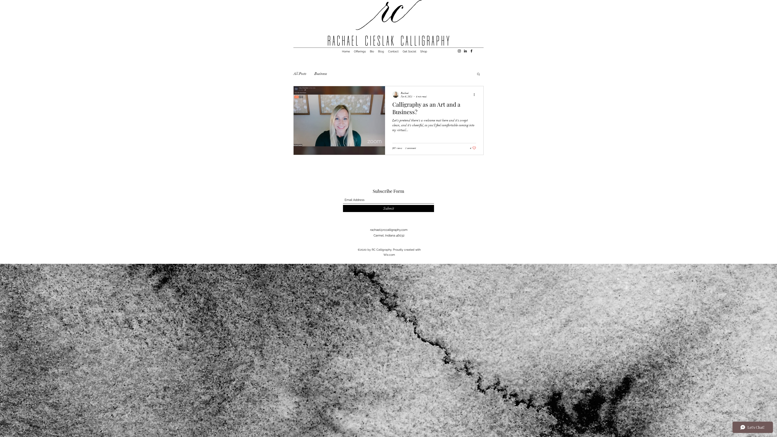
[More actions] (475, 94)
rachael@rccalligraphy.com (389, 230)
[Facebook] (471, 51)
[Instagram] (459, 51)
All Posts (299, 73)
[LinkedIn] (465, 51)
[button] (478, 74)
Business (320, 73)
